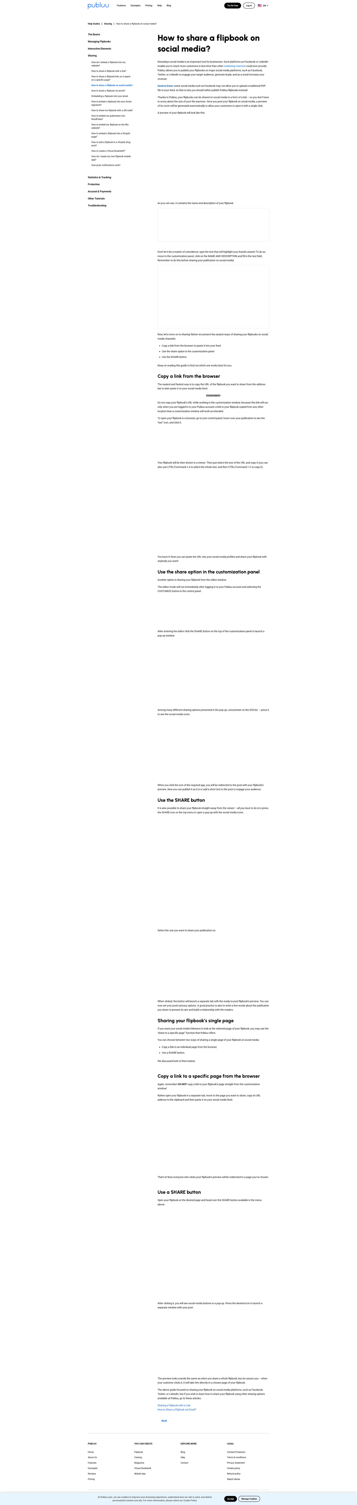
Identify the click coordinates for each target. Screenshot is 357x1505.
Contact (184, 1462)
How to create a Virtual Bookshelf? (108, 151)
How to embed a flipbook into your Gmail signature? (111, 103)
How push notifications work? (105, 165)
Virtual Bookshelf (142, 1468)
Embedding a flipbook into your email (109, 96)
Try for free (232, 5)
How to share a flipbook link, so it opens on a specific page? (110, 78)
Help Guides (94, 23)
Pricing (91, 1479)
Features (92, 1462)
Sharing (108, 23)
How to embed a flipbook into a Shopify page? (110, 135)
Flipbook (138, 1452)
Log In (249, 5)
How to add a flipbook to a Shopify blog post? (110, 144)
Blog (183, 1452)
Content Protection (236, 1452)
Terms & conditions (236, 1457)
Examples (92, 1468)
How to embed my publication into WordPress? (108, 117)
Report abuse (233, 1479)
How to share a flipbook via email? (108, 90)
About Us (92, 1457)
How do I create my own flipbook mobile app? (111, 158)
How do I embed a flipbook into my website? (108, 64)
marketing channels (235, 66)
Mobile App (139, 1473)
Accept (230, 1499)
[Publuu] (98, 5)
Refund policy (234, 1473)
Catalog (138, 1457)
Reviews (92, 1473)
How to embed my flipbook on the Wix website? (110, 126)
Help (183, 1457)
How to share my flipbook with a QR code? (112, 110)
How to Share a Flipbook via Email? (177, 1409)
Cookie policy (233, 1468)
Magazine (139, 1462)
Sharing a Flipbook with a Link (174, 1405)
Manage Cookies (249, 1499)
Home (91, 1452)
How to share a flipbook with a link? (108, 71)
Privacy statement (236, 1462)
